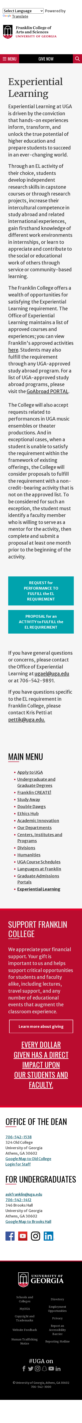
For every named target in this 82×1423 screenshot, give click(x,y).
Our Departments (34, 827)
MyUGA (25, 1308)
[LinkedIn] (58, 1368)
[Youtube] (51, 1368)
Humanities (29, 854)
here (13, 350)
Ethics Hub (28, 813)
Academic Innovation (38, 820)
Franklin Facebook (10, 1236)
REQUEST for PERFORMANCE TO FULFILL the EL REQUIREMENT (41, 590)
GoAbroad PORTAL (47, 391)
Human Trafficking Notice (24, 1341)
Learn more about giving (41, 1026)
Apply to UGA (30, 772)
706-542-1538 (18, 1137)
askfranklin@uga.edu (23, 1194)
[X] (30, 1368)
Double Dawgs (31, 806)
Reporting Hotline (57, 1341)
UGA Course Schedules (39, 862)
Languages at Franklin (39, 869)
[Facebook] (24, 1368)
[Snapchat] (44, 1368)
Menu (12, 59)
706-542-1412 (18, 1200)
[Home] (41, 34)
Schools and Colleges (24, 1299)
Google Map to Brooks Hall (28, 1221)
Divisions (26, 847)
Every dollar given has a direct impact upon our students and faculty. (41, 1064)
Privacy (57, 1318)
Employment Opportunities (57, 1309)
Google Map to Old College (28, 1158)
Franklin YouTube (22, 1236)
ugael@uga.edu (52, 674)
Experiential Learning (38, 889)
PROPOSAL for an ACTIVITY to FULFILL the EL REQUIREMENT (41, 621)
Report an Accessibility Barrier (57, 1330)
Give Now (46, 59)
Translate (20, 16)
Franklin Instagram (35, 1236)
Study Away (28, 799)
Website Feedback (25, 1330)
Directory (57, 1299)
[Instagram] (37, 1368)
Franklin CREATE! (34, 792)
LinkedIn (49, 1236)
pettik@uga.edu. (26, 720)
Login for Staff (18, 1164)
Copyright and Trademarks (24, 1318)
